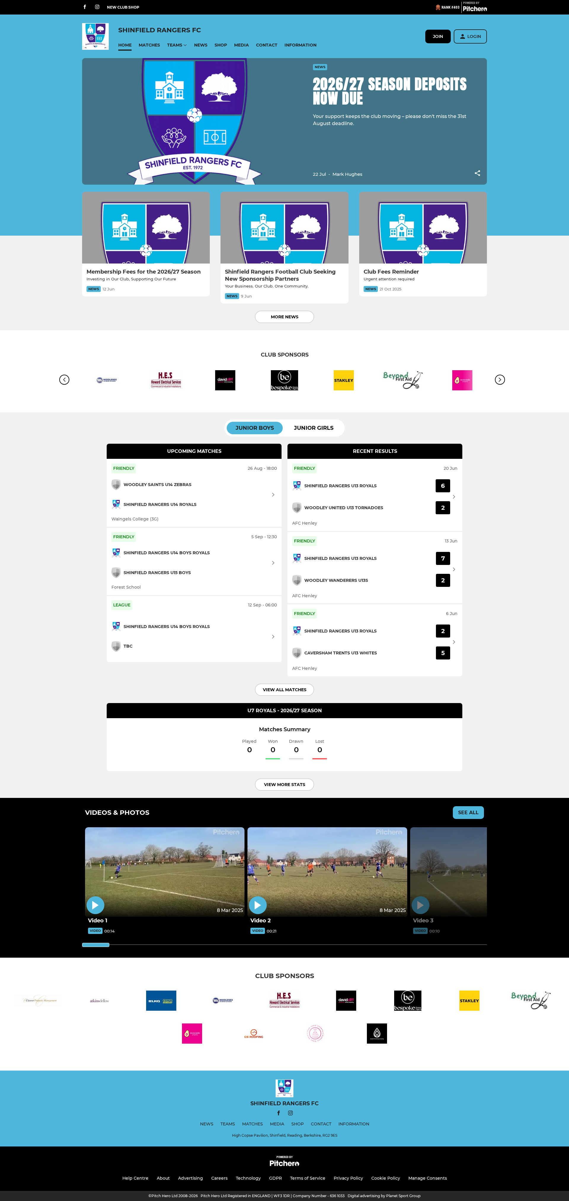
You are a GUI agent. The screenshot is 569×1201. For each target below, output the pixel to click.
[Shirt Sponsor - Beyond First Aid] (403, 381)
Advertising (190, 1178)
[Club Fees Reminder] (423, 228)
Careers (219, 1178)
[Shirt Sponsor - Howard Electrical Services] (166, 381)
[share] (477, 174)
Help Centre (135, 1178)
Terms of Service (307, 1178)
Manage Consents (427, 1178)
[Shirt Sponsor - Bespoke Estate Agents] (284, 381)
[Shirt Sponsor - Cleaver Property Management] (38, 1002)
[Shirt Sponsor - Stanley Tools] (343, 381)
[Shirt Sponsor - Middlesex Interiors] (106, 381)
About (163, 1178)
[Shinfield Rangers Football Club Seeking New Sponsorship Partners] (284, 228)
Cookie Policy (385, 1178)
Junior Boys (255, 428)
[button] (125, 45)
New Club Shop (123, 7)
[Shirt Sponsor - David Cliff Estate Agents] (225, 381)
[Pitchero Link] (475, 9)
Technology (248, 1178)
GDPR (275, 1178)
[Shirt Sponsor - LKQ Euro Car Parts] (161, 1002)
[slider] (95, 945)
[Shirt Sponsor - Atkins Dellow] (99, 1002)
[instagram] (97, 7)
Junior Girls (313, 428)
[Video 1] (164, 872)
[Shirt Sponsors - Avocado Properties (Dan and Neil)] (192, 1034)
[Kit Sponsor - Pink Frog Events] (315, 1034)
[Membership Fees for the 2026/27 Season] (146, 228)
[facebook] (84, 7)
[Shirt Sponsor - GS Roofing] (253, 1034)
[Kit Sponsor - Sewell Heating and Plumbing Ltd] (377, 1034)
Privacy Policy (348, 1178)
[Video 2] (327, 872)
